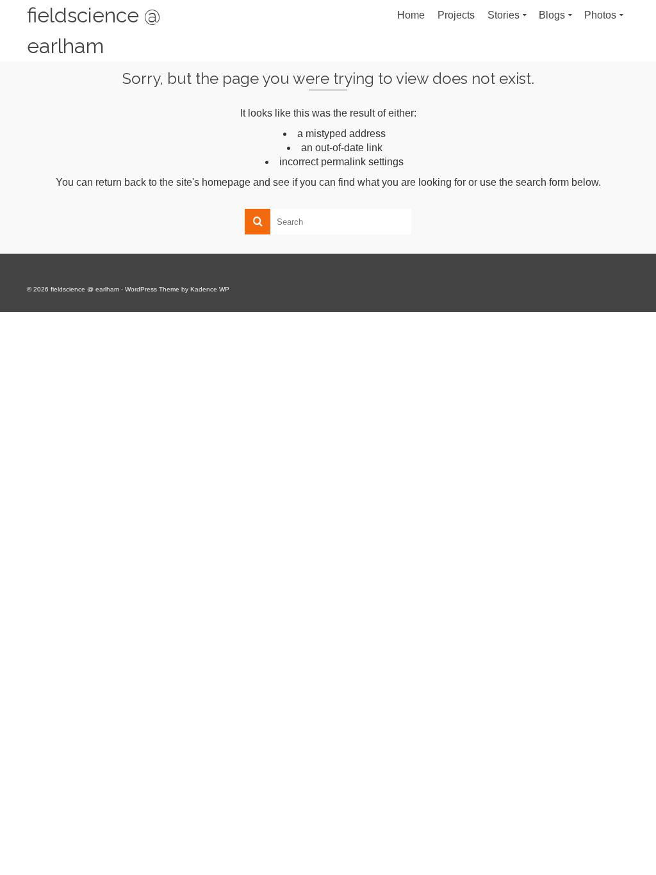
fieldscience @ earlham (94, 30)
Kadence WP (209, 289)
